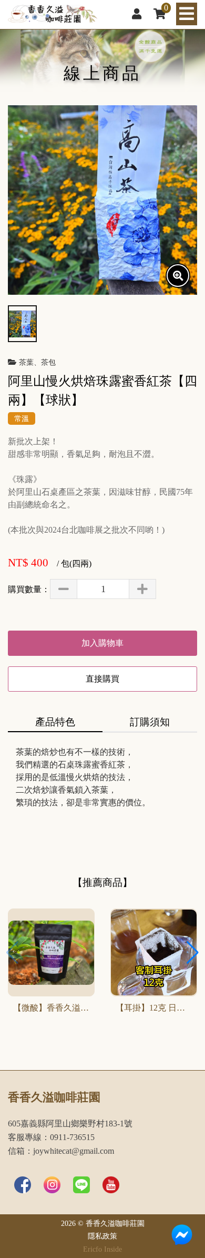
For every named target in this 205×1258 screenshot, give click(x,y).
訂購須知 (150, 721)
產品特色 (55, 721)
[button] (193, 952)
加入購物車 (102, 642)
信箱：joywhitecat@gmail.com (61, 1151)
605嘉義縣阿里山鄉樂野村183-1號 (70, 1124)
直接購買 (102, 678)
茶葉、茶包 (37, 362)
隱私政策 (102, 1236)
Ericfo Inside (102, 1249)
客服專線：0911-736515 (51, 1137)
